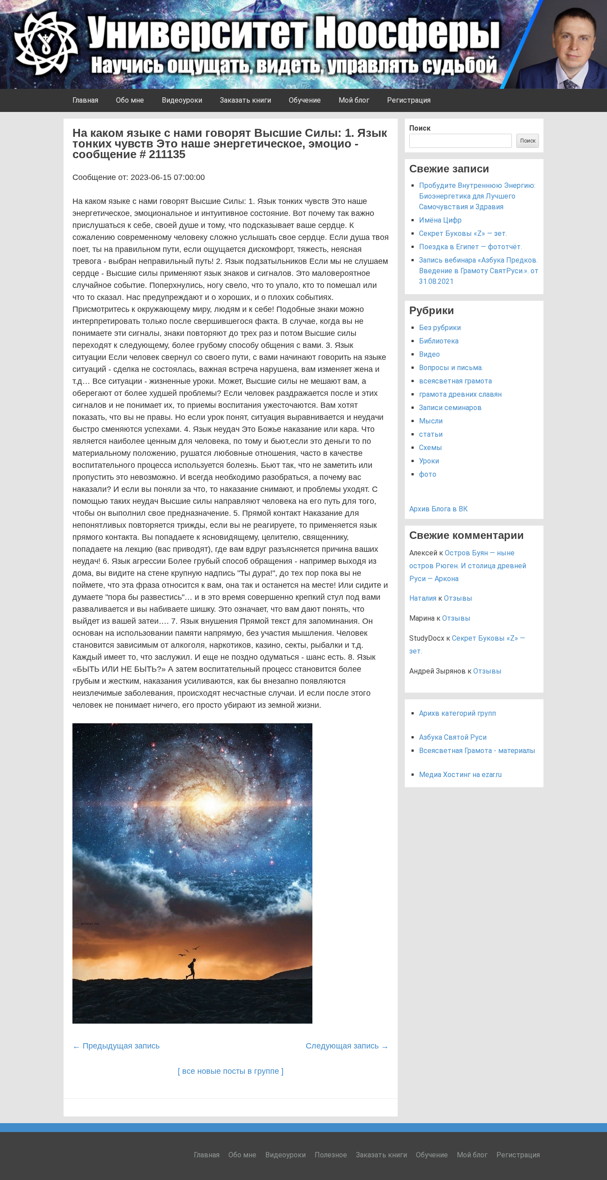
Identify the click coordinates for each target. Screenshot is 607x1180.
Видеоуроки (182, 100)
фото (427, 474)
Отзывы (458, 598)
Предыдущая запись (116, 1045)
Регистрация (409, 100)
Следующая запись (347, 1045)
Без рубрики (440, 327)
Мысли (431, 421)
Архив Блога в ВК (438, 509)
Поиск (420, 128)
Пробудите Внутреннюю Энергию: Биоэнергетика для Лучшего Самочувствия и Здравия (477, 196)
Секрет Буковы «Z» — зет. (463, 233)
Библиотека (439, 341)
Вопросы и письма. (451, 367)
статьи (431, 434)
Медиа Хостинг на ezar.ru (460, 774)
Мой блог (354, 100)
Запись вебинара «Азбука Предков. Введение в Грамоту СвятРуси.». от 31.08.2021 (479, 271)
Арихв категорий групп (457, 713)
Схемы (430, 447)
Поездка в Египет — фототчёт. (470, 247)
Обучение (305, 100)
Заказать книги (245, 100)
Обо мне (130, 100)
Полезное (331, 1155)
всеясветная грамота (455, 381)
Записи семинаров (450, 407)
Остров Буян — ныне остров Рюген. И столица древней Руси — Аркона (467, 566)
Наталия (422, 598)
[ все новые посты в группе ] (231, 1071)
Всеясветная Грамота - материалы (477, 750)
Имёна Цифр (440, 220)
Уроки (429, 461)
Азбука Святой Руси (453, 737)
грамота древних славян (460, 394)
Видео (429, 354)
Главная (85, 100)
